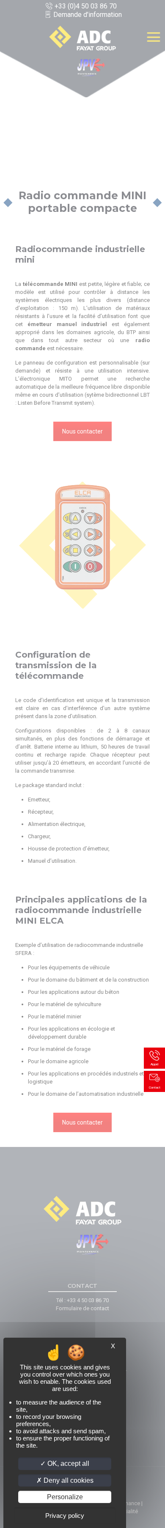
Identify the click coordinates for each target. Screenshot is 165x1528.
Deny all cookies (68, 1480)
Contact (154, 1087)
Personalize (65, 1497)
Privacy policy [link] (64, 1515)
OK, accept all (67, 1463)
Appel (154, 1064)
